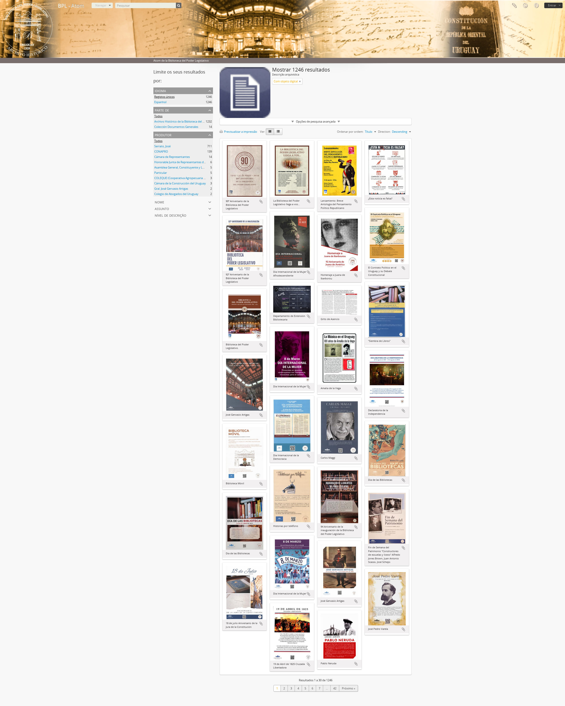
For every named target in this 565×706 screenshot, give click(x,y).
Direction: (384, 132)
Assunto (162, 208)
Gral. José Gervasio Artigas (171, 189)
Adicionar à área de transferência (261, 201)
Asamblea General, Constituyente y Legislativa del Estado (191, 167)
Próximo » (348, 688)
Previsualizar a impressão (240, 132)
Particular (160, 173)
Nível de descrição (170, 215)
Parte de (162, 110)
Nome (159, 202)
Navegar (100, 5)
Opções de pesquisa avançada (315, 121)
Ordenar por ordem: (350, 132)
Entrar (552, 5)
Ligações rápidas (536, 5)
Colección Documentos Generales (176, 127)
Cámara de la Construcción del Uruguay (180, 183)
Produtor (163, 135)
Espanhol (160, 102)
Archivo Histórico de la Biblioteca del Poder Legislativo (189, 121)
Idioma (525, 5)
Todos (158, 116)
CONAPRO (161, 151)
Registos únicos (164, 97)
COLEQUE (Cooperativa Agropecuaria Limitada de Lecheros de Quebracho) (203, 178)
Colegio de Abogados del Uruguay (176, 194)
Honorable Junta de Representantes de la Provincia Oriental (193, 162)
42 (334, 688)
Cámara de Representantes (172, 157)
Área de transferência (514, 5)
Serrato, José (162, 146)
